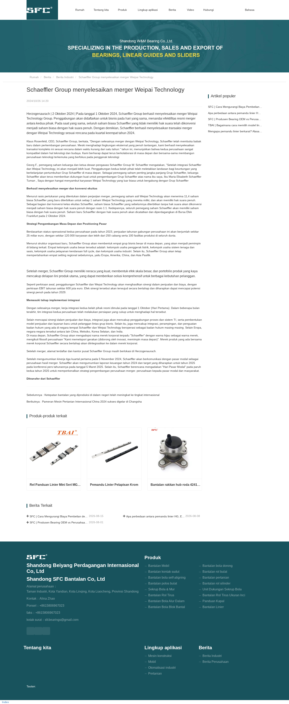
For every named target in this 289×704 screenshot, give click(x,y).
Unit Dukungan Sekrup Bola (222, 589)
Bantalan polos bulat (162, 583)
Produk (152, 557)
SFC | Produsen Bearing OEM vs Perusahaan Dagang (59, 522)
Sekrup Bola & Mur (161, 589)
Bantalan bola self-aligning (167, 577)
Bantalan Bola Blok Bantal (166, 607)
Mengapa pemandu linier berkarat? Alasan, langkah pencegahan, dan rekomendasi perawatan (235, 131)
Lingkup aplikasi (163, 647)
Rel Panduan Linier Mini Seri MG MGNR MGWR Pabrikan (55, 484)
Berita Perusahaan (215, 661)
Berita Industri (65, 77)
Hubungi (208, 9)
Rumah (79, 9)
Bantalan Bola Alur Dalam (166, 601)
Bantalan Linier (213, 607)
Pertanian (155, 673)
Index (5, 702)
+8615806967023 (52, 605)
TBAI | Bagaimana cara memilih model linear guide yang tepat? (235, 125)
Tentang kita (101, 9)
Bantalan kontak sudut (163, 571)
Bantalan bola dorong (217, 565)
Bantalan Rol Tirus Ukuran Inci (223, 595)
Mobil (152, 661)
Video (190, 9)
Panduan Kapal (213, 601)
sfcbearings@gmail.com (61, 619)
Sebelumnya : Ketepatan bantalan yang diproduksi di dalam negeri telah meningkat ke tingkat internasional (93, 394)
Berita (47, 77)
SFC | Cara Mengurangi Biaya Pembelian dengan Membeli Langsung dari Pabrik (59, 516)
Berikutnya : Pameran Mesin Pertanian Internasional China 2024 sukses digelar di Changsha (84, 401)
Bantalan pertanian (215, 577)
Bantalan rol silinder (216, 583)
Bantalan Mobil (158, 565)
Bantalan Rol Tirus (161, 595)
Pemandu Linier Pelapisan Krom (114, 484)
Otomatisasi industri (162, 667)
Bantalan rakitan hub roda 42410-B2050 (176, 484)
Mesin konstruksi (160, 655)
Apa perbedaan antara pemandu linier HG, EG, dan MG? (155, 516)
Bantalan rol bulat (214, 571)
